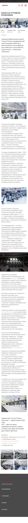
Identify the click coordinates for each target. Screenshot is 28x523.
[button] (19, 5)
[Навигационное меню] (26, 5)
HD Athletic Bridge (7, 312)
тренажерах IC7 (17, 347)
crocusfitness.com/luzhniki (10, 441)
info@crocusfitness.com (9, 443)
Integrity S (14, 278)
